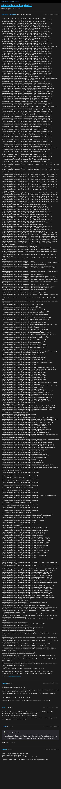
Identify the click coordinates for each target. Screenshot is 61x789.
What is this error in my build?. (16, 5)
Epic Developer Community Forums (10, 1)
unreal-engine (7, 9)
